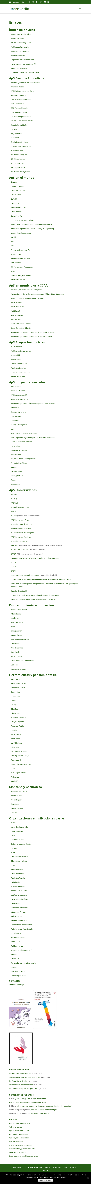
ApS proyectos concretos (20, 51)
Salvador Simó (16, 471)
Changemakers (16, 631)
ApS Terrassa (16, 319)
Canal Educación (17, 831)
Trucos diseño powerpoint (21, 764)
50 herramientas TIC (19, 683)
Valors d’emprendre (18, 669)
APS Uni (14, 516)
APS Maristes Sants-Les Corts (22, 91)
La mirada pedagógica (19, 899)
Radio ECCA (15, 942)
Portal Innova (16, 933)
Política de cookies (53, 1167)
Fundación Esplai (17, 874)
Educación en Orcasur (19, 857)
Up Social (14, 665)
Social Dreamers (17, 656)
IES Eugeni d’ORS (17, 163)
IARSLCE (14, 494)
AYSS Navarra (16, 359)
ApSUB (13, 511)
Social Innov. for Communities (22, 660)
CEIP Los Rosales (17, 104)
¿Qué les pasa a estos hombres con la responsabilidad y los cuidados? (44, 1106)
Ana (10, 1102)
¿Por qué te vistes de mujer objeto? (44, 1109)
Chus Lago (15, 804)
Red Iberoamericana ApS (20, 258)
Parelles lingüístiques (19, 450)
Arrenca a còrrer (17, 622)
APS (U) (14, 499)
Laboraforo (15, 903)
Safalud (13, 467)
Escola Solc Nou (17, 150)
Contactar (44, 1170)
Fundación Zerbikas (18, 368)
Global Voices (16, 882)
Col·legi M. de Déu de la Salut (22, 121)
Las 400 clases (16, 743)
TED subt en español (19, 751)
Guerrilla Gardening (18, 886)
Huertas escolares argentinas (22, 220)
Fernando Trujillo (17, 726)
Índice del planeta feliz (19, 827)
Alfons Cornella (16, 614)
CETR (13, 835)
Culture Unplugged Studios (21, 844)
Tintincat (14, 967)
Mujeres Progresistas (19, 920)
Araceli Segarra (16, 800)
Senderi (13, 954)
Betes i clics (15, 692)
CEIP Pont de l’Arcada (19, 108)
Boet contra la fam (18, 412)
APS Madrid (15, 355)
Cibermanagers (17, 416)
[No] (88, 1178)
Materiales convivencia (19, 908)
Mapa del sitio (70, 1167)
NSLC (13, 241)
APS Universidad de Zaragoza (22, 533)
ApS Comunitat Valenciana (21, 351)
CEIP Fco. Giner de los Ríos (21, 99)
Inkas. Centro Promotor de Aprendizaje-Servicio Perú (31, 224)
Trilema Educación (18, 971)
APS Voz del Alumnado (19, 550)
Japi (12, 429)
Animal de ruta (16, 795)
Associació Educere (18, 95)
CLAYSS (14, 199)
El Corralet (15, 138)
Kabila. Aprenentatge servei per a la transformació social (33, 437)
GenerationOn (16, 216)
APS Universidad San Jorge (21, 537)
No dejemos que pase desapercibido (23, 1088)
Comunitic (15, 420)
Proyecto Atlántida (18, 937)
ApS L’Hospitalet (17, 307)
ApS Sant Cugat (17, 315)
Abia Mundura (16, 386)
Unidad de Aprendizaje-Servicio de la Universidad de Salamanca (35, 595)
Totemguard (16, 760)
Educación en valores (19, 861)
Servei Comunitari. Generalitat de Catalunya (27, 298)
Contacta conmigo (16, 985)
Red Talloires (16, 263)
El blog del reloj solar (19, 425)
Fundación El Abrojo (18, 207)
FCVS (13, 865)
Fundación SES (16, 212)
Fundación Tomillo (18, 878)
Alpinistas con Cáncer (19, 791)
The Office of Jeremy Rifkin (21, 275)
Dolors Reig (15, 696)
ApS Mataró (15, 311)
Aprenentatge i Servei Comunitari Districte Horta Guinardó (33, 332)
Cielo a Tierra (16, 195)
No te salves (15, 446)
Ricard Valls (15, 652)
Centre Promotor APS (19, 364)
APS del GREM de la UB (20, 507)
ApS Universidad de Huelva (21, 528)
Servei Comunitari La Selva (21, 324)
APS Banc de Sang (18, 391)
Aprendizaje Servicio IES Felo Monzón (25, 82)
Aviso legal (17, 1167)
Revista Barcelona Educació (21, 950)
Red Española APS (18, 376)
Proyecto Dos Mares (19, 463)
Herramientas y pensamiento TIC (23, 64)
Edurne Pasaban (17, 808)
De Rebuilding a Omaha (18, 1081)
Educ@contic (16, 713)
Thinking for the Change (20, 756)
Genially (14, 730)
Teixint (13, 480)
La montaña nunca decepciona (21, 1085)
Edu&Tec (14, 709)
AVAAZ (13, 823)
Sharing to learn (17, 476)
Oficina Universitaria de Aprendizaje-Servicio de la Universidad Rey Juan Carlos (41, 579)
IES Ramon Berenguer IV (20, 172)
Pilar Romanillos (17, 648)
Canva (13, 700)
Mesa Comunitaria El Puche (21, 442)
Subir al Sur (15, 959)
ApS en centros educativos (21, 34)
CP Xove (14, 129)
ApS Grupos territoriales (20, 47)
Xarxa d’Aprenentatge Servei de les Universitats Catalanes (33, 599)
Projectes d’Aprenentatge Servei (23, 459)
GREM (13, 571)
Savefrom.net (16, 679)
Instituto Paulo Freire (19, 891)
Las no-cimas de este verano (20, 1073)
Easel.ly (13, 705)
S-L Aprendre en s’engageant (22, 267)
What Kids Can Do (18, 280)
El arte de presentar (18, 717)
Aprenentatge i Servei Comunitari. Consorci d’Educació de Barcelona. (37, 294)
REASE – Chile (16, 254)
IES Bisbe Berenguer (19, 155)
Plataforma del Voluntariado (22, 929)
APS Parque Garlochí (19, 395)
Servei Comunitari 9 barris (21, 328)
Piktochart (15, 747)
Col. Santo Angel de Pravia (21, 116)
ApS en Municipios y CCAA (21, 43)
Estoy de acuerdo (45, 1180)
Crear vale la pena (18, 840)
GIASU (13, 562)
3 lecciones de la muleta (39, 1113)
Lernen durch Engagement (21, 233)
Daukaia (14, 848)
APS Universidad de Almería (21, 524)
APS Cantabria (16, 347)
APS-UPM (14, 545)
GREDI (13, 567)
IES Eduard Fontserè (18, 159)
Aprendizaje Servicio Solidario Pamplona (26, 290)
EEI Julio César (16, 133)
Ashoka (13, 626)
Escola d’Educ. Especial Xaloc (22, 146)
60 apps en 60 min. (18, 688)
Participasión (16, 454)
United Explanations (18, 976)
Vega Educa (15, 484)
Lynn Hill (14, 812)
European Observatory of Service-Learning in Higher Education (35, 558)
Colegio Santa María (19, 125)
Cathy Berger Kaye (18, 190)
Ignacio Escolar (17, 635)
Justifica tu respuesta (19, 895)
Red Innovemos (17, 946)
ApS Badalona (16, 302)
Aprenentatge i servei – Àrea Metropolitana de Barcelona (33, 403)
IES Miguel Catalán (18, 167)
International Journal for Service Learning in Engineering (32, 229)
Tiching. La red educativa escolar (23, 963)
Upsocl (13, 768)
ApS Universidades (18, 55)
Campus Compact (18, 186)
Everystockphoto (17, 722)
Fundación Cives (17, 869)
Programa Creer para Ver (20, 250)
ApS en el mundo (17, 38)
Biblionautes (15, 408)
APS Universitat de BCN (20, 541)
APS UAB (14, 503)
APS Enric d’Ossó (17, 87)
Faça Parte (15, 203)
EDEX (13, 852)
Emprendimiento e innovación (22, 60)
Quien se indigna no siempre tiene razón (24, 1077)
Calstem (14, 182)
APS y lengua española (19, 399)
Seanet (13, 271)
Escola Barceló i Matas (19, 142)
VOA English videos (18, 773)
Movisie (14, 237)
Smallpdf (14, 781)
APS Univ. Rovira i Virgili (20, 520)
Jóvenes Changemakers (20, 639)
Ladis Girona (15, 643)
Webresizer (15, 777)
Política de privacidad (33, 1167)
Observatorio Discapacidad (21, 925)
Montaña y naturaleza (19, 68)
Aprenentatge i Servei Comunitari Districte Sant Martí (31, 336)
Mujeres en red (16, 916)
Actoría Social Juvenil (19, 609)
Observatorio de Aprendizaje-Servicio (25, 575)
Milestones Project (18, 912)
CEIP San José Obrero (19, 112)
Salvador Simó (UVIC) (19, 591)
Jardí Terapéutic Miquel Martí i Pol (24, 433)
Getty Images (16, 734)
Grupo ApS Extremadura (20, 372)
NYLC (13, 246)
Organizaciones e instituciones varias (25, 72)
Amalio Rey (15, 618)
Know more (15, 739)
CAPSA (13, 554)
